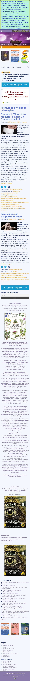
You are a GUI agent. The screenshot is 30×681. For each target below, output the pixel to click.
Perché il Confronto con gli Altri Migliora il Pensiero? (14, 618)
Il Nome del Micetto (9, 585)
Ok (15, 678)
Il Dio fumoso (7, 671)
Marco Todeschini (8, 666)
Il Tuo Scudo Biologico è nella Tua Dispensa (12, 608)
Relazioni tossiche (11, 206)
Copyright (6, 656)
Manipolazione (18, 202)
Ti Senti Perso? (7, 592)
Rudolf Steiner (7, 663)
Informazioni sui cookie (10, 653)
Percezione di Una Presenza (11, 616)
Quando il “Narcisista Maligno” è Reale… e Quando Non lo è (13, 116)
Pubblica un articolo (9, 648)
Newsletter (6, 652)
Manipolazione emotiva (13, 273)
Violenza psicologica (18, 279)
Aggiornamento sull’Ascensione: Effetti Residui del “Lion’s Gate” (13, 595)
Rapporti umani (12, 275)
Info (4, 647)
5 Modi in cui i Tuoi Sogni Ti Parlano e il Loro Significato (14, 587)
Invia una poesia (8, 650)
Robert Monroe (8, 661)
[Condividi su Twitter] (5, 187)
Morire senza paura (9, 669)
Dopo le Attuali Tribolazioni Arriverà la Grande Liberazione (13, 603)
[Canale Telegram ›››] (15, 87)
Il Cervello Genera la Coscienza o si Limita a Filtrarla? (15, 583)
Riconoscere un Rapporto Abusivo (11, 215)
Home (3, 67)
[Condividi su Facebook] (8, 187)
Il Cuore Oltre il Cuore (9, 601)
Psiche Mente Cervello (15, 189)
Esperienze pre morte (9, 664)
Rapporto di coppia (11, 277)
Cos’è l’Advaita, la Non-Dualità (12, 590)
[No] (28, 676)
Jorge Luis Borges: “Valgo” (11, 593)
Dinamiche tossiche (13, 199)
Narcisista (10, 204)
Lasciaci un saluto (8, 645)
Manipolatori (10, 202)
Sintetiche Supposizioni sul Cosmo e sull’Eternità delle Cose (13, 599)
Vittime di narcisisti (13, 208)
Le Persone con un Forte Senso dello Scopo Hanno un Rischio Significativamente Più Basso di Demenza (15, 612)
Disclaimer (6, 655)
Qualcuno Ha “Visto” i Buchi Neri (12, 606)
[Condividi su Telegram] (2, 187)
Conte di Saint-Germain (10, 668)
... (15, 391)
